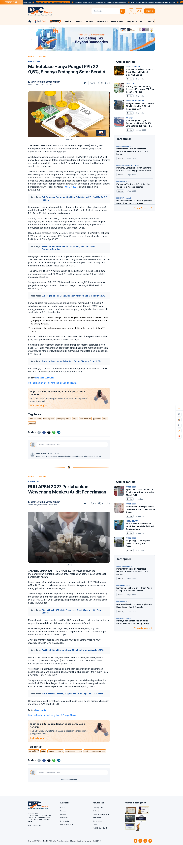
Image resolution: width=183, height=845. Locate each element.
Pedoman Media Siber (101, 814)
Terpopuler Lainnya (142, 208)
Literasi (78, 21)
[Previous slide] (31, 39)
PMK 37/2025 (34, 61)
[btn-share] (98, 83)
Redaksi (96, 811)
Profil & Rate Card (100, 828)
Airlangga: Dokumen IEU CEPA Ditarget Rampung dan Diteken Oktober (75, 2)
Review (89, 21)
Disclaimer (97, 818)
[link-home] (29, 21)
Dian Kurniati (41, 710)
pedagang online (64, 419)
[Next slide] (151, 39)
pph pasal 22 (85, 419)
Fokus (151, 21)
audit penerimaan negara (94, 751)
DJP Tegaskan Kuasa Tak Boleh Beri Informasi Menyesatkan (128, 2)
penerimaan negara (73, 751)
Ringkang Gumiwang (45, 378)
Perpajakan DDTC (135, 21)
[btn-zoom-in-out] (84, 83)
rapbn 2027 (34, 751)
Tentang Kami (98, 807)
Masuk (149, 11)
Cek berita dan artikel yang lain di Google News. (52, 382)
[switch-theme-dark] (131, 11)
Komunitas (102, 21)
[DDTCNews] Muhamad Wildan (44, 81)
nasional (32, 423)
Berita (67, 21)
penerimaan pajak (55, 751)
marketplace (48, 419)
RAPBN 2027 (34, 481)
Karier (95, 824)
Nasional (42, 56)
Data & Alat (117, 21)
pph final (97, 419)
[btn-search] (122, 11)
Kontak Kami (97, 821)
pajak (75, 419)
